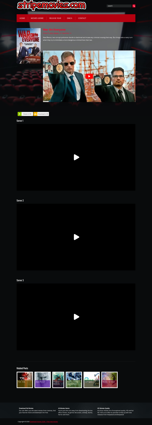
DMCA (69, 18)
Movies (56, 33)
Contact (82, 18)
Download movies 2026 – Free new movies (44, 422)
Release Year (55, 18)
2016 (51, 33)
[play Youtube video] (89, 76)
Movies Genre (37, 18)
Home (22, 18)
